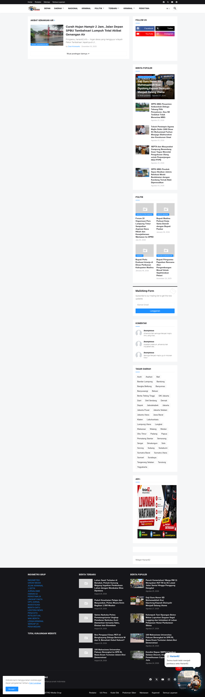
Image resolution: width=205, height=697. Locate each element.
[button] (168, 8)
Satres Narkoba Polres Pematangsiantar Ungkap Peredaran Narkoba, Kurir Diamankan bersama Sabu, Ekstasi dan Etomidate (107, 620)
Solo (163, 443)
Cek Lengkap (35, 683)
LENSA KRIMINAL (36, 621)
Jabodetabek (152, 405)
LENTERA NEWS (35, 610)
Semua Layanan (58, 2)
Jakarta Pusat (143, 410)
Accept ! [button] (11, 689)
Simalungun (152, 443)
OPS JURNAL (34, 602)
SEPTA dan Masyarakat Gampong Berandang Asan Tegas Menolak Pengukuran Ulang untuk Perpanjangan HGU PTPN (162, 153)
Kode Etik (115, 693)
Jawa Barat (158, 415)
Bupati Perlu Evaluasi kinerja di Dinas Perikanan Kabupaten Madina (145, 263)
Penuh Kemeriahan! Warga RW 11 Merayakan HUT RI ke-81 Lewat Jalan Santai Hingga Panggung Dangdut (161, 584)
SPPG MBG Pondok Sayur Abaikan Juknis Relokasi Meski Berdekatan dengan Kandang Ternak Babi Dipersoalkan (161, 176)
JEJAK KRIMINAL (35, 585)
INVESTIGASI (34, 605)
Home (30, 2)
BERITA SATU (34, 607)
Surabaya (152, 457)
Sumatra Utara (160, 453)
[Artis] (145, 50)
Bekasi (155, 391)
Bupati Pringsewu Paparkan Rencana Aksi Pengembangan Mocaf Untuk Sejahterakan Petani (165, 267)
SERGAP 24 (33, 624)
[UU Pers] (145, 39)
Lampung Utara (144, 424)
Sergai (140, 443)
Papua (164, 434)
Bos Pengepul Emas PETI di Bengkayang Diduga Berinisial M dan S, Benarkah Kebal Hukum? (110, 637)
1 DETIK (31, 588)
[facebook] (164, 2)
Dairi (139, 400)
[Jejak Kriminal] (145, 55)
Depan (47, 8)
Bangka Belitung (144, 386)
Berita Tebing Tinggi (146, 396)
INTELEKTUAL (34, 615)
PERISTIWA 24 (34, 596)
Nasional (73, 8)
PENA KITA (33, 613)
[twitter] (168, 2)
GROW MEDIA (34, 583)
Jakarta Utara (143, 415)
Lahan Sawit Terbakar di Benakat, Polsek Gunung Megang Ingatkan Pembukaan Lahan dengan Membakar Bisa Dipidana (108, 585)
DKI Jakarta (164, 396)
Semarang (161, 438)
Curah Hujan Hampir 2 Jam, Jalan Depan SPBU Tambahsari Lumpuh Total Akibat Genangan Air (94, 30)
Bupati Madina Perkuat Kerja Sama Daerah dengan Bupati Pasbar (163, 223)
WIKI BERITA (33, 618)
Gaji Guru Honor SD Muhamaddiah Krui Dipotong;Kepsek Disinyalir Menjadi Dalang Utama (159, 601)
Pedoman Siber (129, 693)
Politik (98, 8)
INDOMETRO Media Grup (49, 693)
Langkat (158, 424)
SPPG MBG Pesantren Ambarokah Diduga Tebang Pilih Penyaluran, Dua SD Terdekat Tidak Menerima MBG (161, 110)
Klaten (140, 419)
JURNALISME (34, 591)
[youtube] (172, 2)
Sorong (140, 448)
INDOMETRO (34, 580)
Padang (153, 434)
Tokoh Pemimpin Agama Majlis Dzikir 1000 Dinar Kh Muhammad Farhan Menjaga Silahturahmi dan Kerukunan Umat (162, 131)
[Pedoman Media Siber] (165, 39)
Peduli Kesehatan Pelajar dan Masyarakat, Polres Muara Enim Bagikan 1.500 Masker (109, 603)
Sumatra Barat (143, 453)
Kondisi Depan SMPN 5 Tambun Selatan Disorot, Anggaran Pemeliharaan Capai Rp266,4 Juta (161, 656)
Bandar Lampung (145, 381)
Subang (151, 448)
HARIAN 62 (33, 594)
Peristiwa (144, 8)
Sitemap (47, 2)
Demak (164, 400)
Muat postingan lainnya (77, 53)
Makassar (141, 429)
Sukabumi (163, 448)
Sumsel (140, 457)
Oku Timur (141, 434)
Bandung (161, 381)
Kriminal (86, 8)
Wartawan (144, 693)
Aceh (139, 377)
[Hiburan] (165, 44)
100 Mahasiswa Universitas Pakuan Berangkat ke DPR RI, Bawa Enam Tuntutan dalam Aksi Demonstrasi (110, 653)
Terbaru (112, 8)
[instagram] (169, 679)
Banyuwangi (142, 391)
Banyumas (160, 386)
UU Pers (103, 693)
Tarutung (162, 462)
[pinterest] (176, 2)
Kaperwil (155, 693)
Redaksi (38, 2)
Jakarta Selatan (160, 410)
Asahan (149, 377)
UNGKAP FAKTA (35, 599)
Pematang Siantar (145, 438)
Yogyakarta (142, 467)
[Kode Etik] (145, 44)
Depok (140, 405)
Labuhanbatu (153, 419)
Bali (158, 377)
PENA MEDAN (34, 627)
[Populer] (165, 50)
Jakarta (165, 405)
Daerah (58, 8)
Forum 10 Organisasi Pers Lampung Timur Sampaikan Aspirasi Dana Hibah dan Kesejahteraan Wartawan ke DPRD (145, 227)
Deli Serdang (151, 400)
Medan (164, 429)
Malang (153, 429)
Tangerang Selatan (145, 462)
